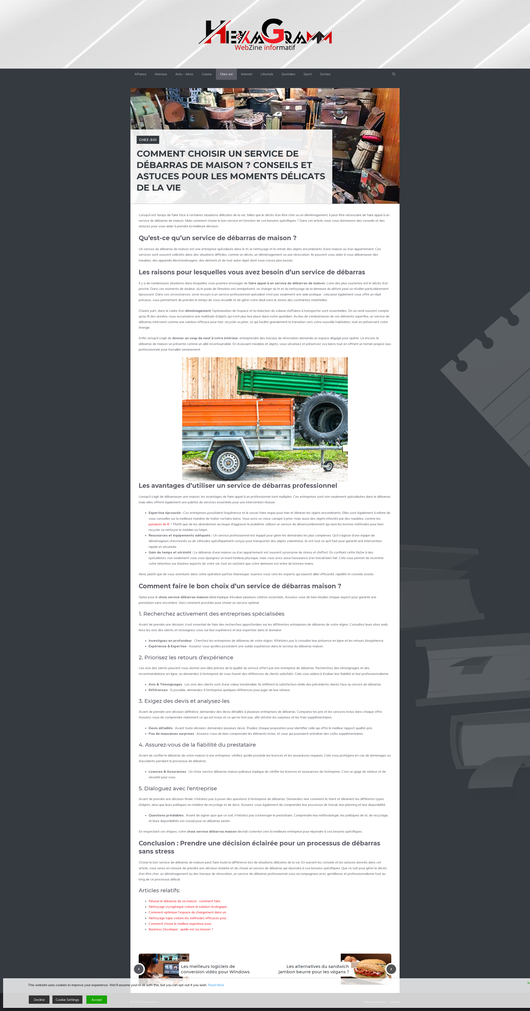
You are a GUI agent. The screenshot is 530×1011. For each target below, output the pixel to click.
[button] (394, 74)
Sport (308, 74)
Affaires (140, 74)
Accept (96, 1000)
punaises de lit (159, 524)
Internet (246, 74)
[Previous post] (138, 969)
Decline (39, 1000)
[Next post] (391, 969)
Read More (216, 985)
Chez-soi (226, 74)
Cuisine (207, 74)
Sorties (325, 74)
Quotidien (288, 74)
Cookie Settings (67, 1000)
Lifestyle (267, 74)
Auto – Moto (184, 74)
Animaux (161, 74)
